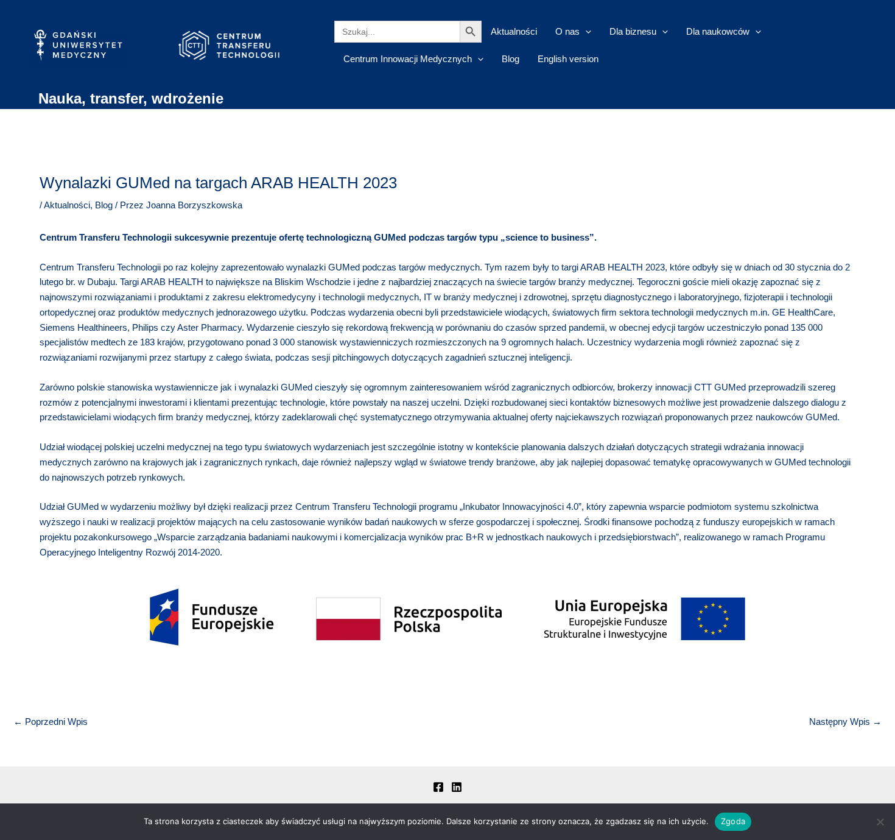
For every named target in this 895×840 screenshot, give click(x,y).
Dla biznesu (632, 31)
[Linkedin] (456, 787)
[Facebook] (438, 787)
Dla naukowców (717, 31)
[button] (585, 31)
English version (568, 59)
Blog (510, 59)
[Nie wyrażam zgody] (880, 822)
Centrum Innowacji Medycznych (407, 59)
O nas (567, 31)
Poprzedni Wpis (50, 721)
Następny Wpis (845, 721)
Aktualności (514, 31)
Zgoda (733, 821)
